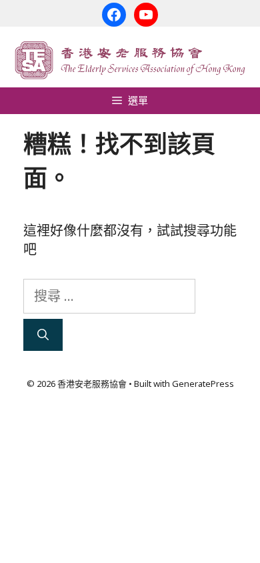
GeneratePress (203, 384)
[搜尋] (43, 335)
